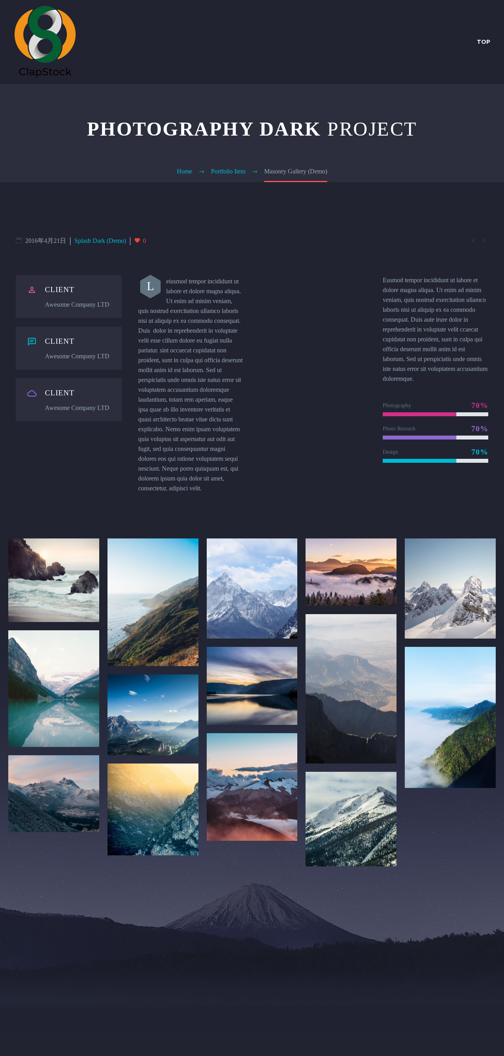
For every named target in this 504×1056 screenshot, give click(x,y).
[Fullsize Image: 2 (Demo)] (152, 602)
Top (483, 41)
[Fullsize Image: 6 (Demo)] (53, 688)
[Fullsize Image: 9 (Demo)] (351, 689)
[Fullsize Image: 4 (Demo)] (351, 571)
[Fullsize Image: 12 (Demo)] (152, 809)
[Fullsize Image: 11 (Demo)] (53, 793)
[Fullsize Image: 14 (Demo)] (351, 819)
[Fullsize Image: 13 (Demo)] (252, 787)
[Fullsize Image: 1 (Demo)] (53, 580)
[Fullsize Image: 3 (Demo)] (252, 588)
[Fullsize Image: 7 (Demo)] (152, 714)
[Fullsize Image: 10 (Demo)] (450, 717)
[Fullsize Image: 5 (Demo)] (450, 588)
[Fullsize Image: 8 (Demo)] (252, 686)
